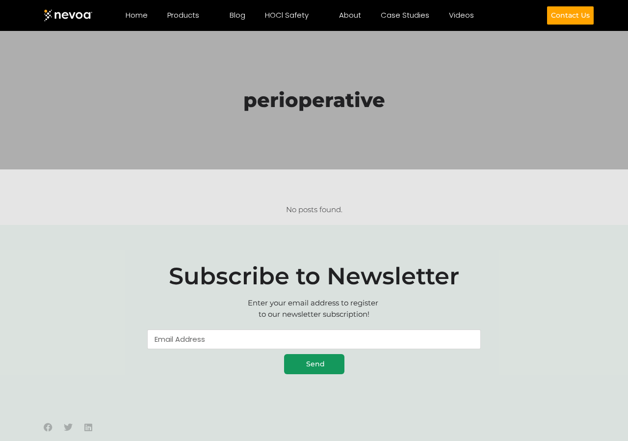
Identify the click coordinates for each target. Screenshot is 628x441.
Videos (461, 15)
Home (137, 15)
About (350, 15)
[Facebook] (48, 427)
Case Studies (405, 15)
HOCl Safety (287, 15)
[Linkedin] (88, 427)
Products (183, 15)
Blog (237, 15)
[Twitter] (68, 427)
